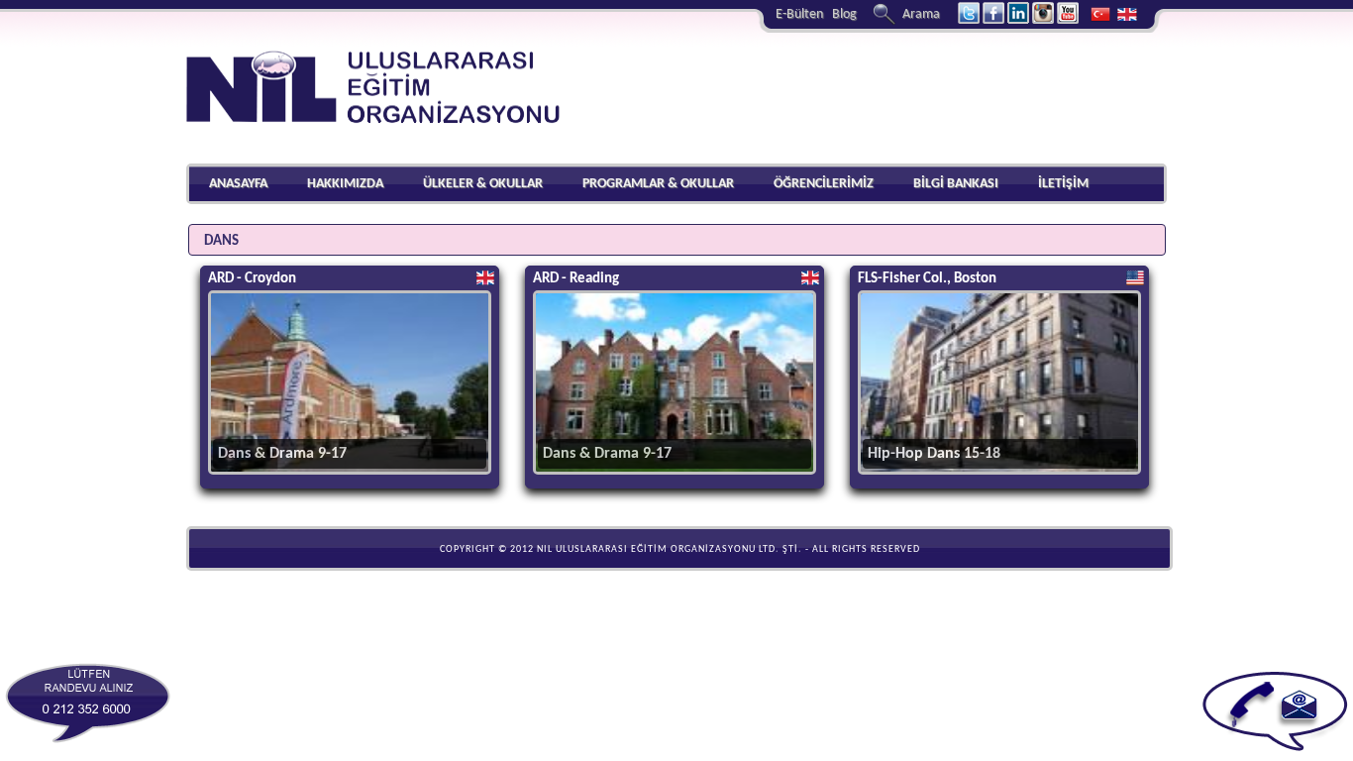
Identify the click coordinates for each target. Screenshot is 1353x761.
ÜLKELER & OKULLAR (483, 183)
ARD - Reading (576, 279)
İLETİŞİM (1063, 183)
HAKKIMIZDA (345, 183)
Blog (844, 14)
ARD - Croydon (252, 279)
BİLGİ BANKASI (955, 183)
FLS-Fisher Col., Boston (927, 279)
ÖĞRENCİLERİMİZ (824, 183)
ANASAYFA (238, 183)
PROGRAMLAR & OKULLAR (658, 183)
